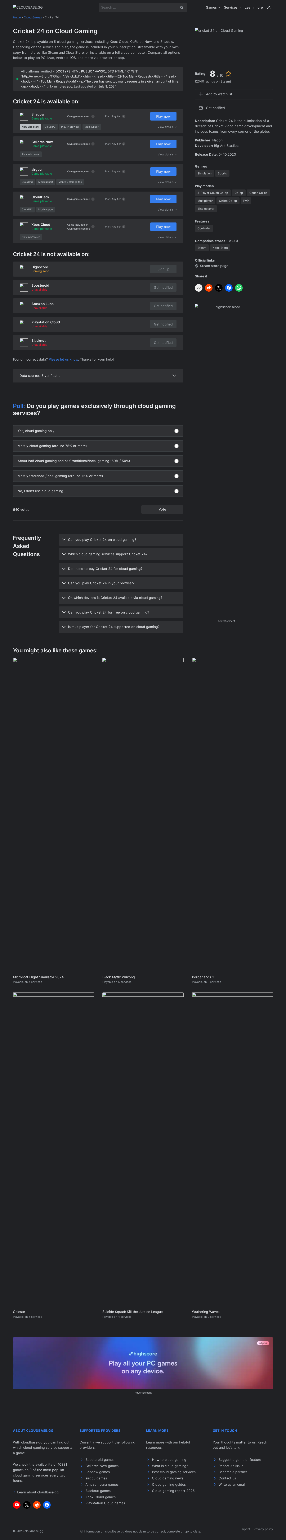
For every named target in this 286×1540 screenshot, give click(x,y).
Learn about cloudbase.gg (38, 1492)
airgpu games (96, 1478)
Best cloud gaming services (174, 1472)
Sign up (163, 269)
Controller (204, 228)
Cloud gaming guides (169, 1484)
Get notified (163, 287)
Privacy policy (263, 1529)
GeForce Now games (102, 1466)
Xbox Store (220, 247)
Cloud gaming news (167, 1478)
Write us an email (232, 1484)
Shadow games (97, 1472)
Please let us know (63, 359)
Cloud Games (33, 17)
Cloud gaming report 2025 (173, 1491)
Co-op (238, 192)
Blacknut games (98, 1491)
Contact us (227, 1478)
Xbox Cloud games (100, 1497)
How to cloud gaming (169, 1459)
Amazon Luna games (102, 1484)
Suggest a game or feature (240, 1459)
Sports (222, 173)
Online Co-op (228, 200)
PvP (246, 200)
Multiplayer (205, 200)
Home (17, 17)
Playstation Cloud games (105, 1503)
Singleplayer (205, 208)
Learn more (254, 7)
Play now (163, 116)
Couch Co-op (258, 192)
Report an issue (231, 1466)
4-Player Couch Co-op (212, 192)
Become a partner (233, 1472)
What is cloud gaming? (170, 1466)
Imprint (245, 1529)
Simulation (204, 173)
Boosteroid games (99, 1459)
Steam (201, 247)
